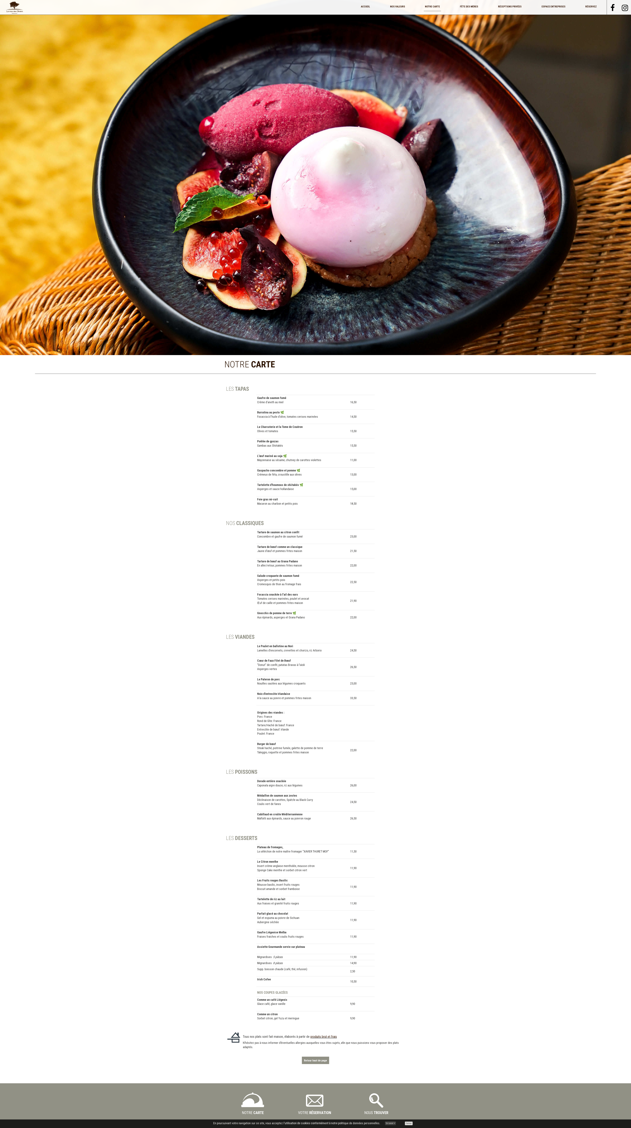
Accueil (365, 6)
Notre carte (432, 6)
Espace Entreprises (553, 6)
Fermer (409, 1123)
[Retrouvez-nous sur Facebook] (613, 7)
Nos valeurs (397, 6)
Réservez (591, 6)
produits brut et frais (323, 1037)
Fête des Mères (469, 6)
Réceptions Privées (510, 6)
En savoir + (390, 1123)
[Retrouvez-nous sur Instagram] (625, 7)
